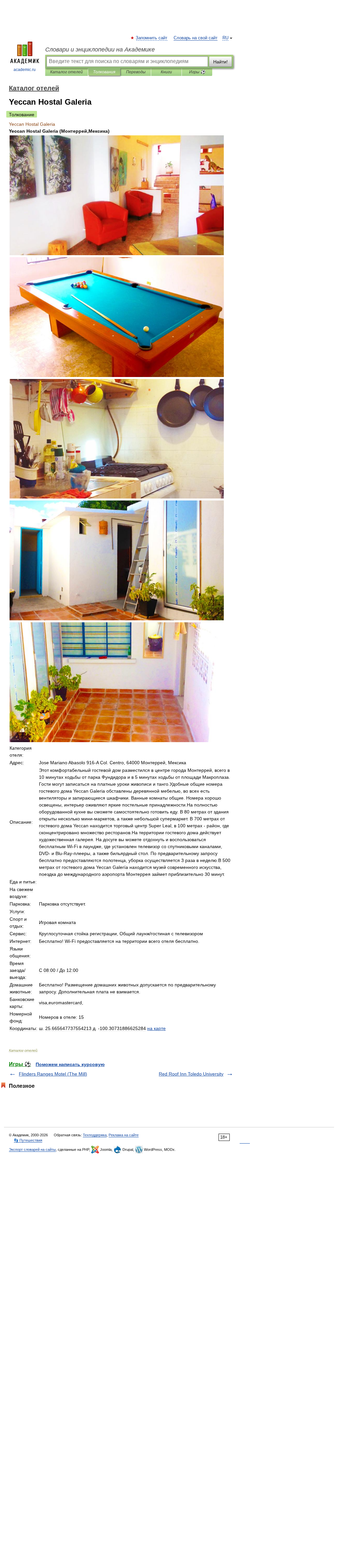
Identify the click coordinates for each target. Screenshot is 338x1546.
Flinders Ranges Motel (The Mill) (53, 1074)
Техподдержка (95, 1135)
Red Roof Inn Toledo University (191, 1074)
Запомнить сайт (151, 38)
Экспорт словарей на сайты (32, 1149)
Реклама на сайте (124, 1135)
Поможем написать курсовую (70, 1064)
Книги (166, 72)
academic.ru (25, 69)
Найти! (220, 61)
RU (225, 38)
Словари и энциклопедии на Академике (100, 49)
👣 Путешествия (28, 1140)
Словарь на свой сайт (196, 38)
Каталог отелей (66, 72)
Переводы (136, 72)
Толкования (104, 72)
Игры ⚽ (197, 72)
